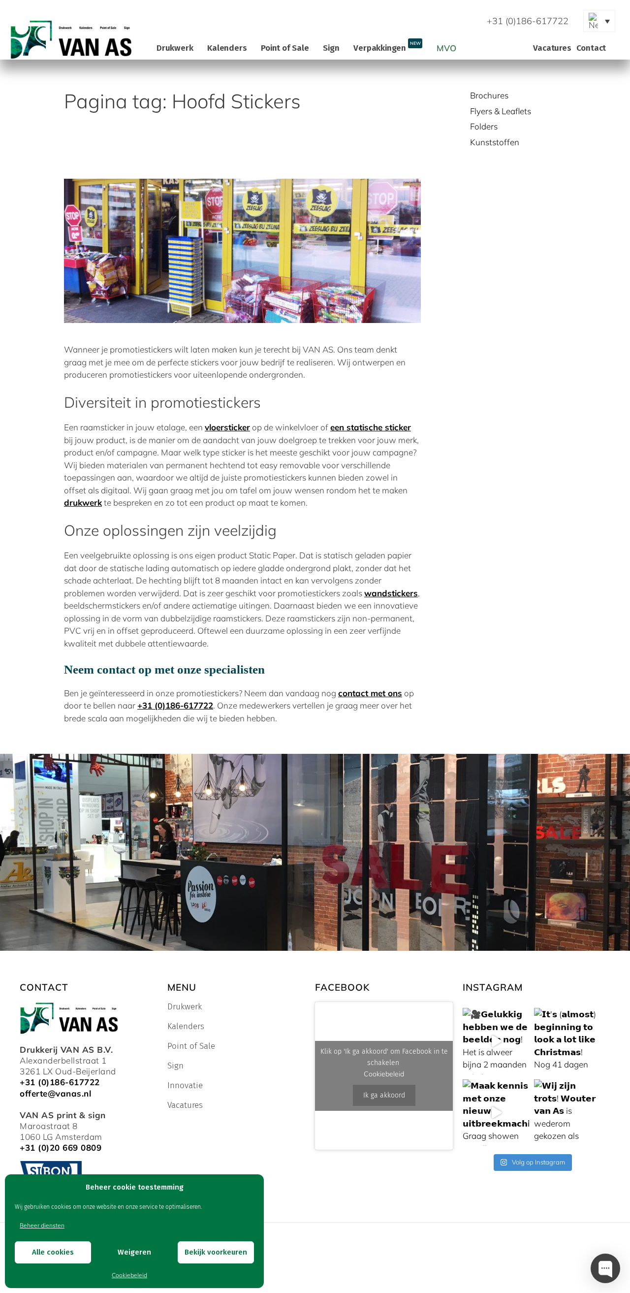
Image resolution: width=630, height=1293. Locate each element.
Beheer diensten (42, 1225)
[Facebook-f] (370, 21)
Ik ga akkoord (384, 1095)
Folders (484, 126)
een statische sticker (370, 427)
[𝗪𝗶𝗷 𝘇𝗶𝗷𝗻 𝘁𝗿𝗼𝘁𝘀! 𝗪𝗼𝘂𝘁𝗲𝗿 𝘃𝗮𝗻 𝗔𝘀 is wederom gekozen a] (567, 1112)
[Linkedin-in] (419, 21)
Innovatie (185, 1086)
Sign (331, 48)
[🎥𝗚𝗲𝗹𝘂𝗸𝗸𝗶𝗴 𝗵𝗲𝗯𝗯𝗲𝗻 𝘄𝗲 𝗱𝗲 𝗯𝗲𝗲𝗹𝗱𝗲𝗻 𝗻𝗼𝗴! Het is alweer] (496, 1041)
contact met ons (370, 693)
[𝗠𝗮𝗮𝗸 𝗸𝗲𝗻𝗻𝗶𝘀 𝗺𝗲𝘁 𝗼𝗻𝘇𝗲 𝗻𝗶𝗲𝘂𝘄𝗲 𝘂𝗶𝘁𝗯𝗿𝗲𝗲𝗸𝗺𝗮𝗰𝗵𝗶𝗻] (496, 1112)
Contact (591, 48)
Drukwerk (175, 48)
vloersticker (227, 427)
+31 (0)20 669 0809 (60, 1147)
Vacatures (552, 48)
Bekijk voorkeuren (216, 1252)
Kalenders (227, 48)
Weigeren (134, 1252)
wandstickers (391, 593)
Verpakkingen (386, 46)
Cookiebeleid (129, 1275)
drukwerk (83, 502)
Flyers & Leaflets (500, 111)
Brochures (489, 95)
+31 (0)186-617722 (175, 705)
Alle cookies (53, 1252)
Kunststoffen (494, 142)
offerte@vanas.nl (55, 1093)
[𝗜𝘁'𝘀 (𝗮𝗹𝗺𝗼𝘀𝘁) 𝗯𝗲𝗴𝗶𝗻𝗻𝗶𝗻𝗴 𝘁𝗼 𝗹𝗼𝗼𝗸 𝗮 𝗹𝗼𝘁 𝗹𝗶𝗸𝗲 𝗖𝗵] (567, 1041)
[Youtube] (395, 21)
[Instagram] (444, 21)
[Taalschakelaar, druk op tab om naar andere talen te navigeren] (599, 21)
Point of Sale (285, 48)
